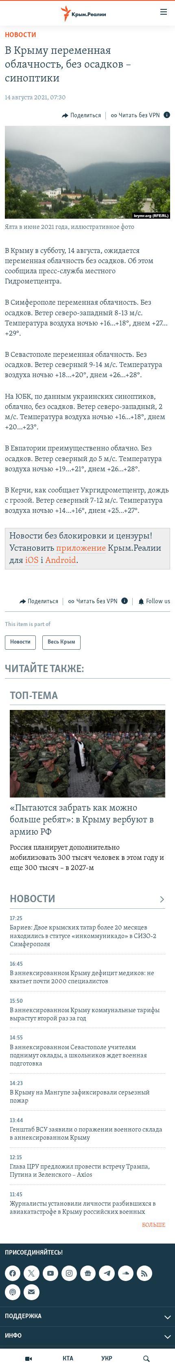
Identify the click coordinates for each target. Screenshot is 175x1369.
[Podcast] (12, 1292)
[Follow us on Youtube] (50, 1273)
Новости (20, 35)
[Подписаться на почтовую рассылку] (31, 1292)
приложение (81, 548)
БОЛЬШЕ (153, 1225)
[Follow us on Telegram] (106, 1273)
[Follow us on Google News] (88, 1273)
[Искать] (146, 1359)
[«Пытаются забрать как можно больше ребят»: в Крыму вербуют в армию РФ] (87, 754)
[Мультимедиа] (28, 1359)
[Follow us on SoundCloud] (125, 1273)
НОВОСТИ (32, 899)
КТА (68, 1359)
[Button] (81, 115)
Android (60, 560)
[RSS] (144, 1273)
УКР (106, 1359)
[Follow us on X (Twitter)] (31, 1273)
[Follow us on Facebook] (12, 1273)
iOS (32, 560)
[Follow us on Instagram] (69, 1273)
